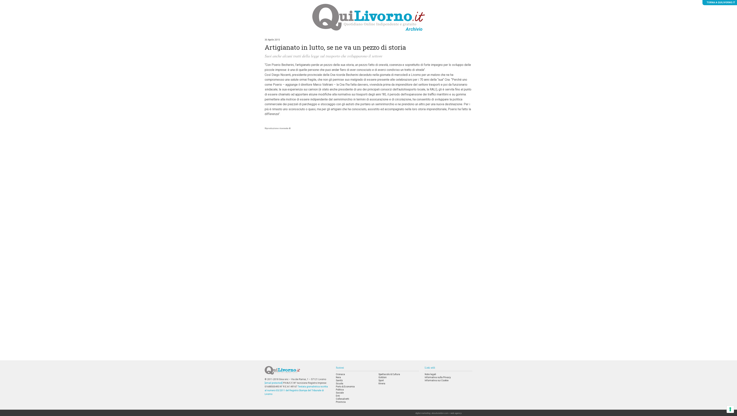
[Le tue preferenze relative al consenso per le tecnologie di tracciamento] (730, 409)
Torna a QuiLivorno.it (720, 2)
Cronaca (340, 374)
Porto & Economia (345, 386)
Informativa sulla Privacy (438, 377)
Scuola (339, 383)
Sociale (340, 392)
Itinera (381, 383)
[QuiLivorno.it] (297, 372)
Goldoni (382, 377)
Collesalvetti (342, 399)
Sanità (339, 380)
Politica (340, 389)
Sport (381, 380)
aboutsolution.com (439, 412)
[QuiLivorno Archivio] (368, 17)
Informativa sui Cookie (437, 380)
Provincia (341, 402)
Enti (338, 395)
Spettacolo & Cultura (389, 374)
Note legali (430, 374)
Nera (338, 377)
